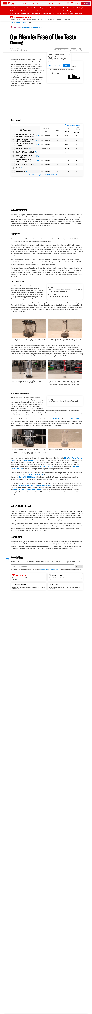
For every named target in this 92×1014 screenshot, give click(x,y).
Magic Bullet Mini (37, 380)
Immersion (23, 8)
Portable (69, 8)
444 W (67, 144)
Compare (17, 11)
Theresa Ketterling (17, 49)
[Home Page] (9, 3)
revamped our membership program (32, 27)
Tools (12, 11)
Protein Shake (58, 8)
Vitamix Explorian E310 (29, 460)
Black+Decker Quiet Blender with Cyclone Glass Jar (25, 140)
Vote (60, 11)
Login (77, 3)
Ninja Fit (18, 168)
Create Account (54, 65)
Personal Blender (45, 148)
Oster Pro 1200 (20, 171)
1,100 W (67, 152)
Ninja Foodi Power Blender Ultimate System (24, 156)
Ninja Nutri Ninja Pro (22, 148)
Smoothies (30, 8)
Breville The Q (55, 419)
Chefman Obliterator (67, 13)
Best (11, 8)
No (57, 135)
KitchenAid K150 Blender (27, 477)
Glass (74, 8)
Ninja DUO (17, 339)
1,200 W (67, 156)
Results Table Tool (26, 11)
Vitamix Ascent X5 (79, 13)
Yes (76, 135)
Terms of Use (44, 569)
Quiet (51, 8)
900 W (67, 140)
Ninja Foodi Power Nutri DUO (43, 13)
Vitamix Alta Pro (56, 13)
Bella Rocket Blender (57, 449)
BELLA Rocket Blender (25, 485)
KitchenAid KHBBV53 (69, 382)
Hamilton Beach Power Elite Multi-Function (24, 144)
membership (24, 19)
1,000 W (67, 148)
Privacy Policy (54, 569)
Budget (42, 8)
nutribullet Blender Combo (24, 164)
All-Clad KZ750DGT (46, 467)
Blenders (16, 8)
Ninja (64, 8)
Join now (85, 3)
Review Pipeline (53, 11)
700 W (67, 168)
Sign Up (79, 566)
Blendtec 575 (37, 449)
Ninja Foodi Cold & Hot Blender (25, 13)
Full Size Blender (45, 135)
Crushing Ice (80, 8)
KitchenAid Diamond (44, 485)
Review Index (44, 11)
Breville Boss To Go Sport (34, 475)
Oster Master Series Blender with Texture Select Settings (25, 135)
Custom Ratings (67, 11)
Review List (36, 11)
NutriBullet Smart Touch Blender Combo (27, 490)
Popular (13, 13)
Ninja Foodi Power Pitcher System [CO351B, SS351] (24, 160)
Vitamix (47, 8)
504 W (67, 135)
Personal (36, 8)
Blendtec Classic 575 (72, 419)
